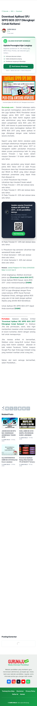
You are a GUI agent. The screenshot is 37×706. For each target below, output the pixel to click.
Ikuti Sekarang (18, 234)
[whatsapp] (15, 408)
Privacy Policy (30, 691)
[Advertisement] (18, 385)
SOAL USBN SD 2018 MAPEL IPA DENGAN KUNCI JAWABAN (26, 433)
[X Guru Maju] (18, 682)
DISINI (28, 283)
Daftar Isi (15, 694)
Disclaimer (20, 691)
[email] (28, 408)
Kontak (22, 694)
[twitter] (11, 408)
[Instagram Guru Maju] (14, 682)
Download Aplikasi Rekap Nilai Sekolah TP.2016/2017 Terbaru (27, 460)
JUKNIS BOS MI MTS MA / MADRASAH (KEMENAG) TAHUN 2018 (9, 434)
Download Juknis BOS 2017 (22, 277)
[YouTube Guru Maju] (23, 682)
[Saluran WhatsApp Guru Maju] (28, 682)
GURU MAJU (13, 702)
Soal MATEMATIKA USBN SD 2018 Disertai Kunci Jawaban (9, 460)
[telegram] (20, 408)
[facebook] (7, 408)
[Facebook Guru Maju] (9, 682)
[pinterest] (24, 408)
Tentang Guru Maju (8, 691)
